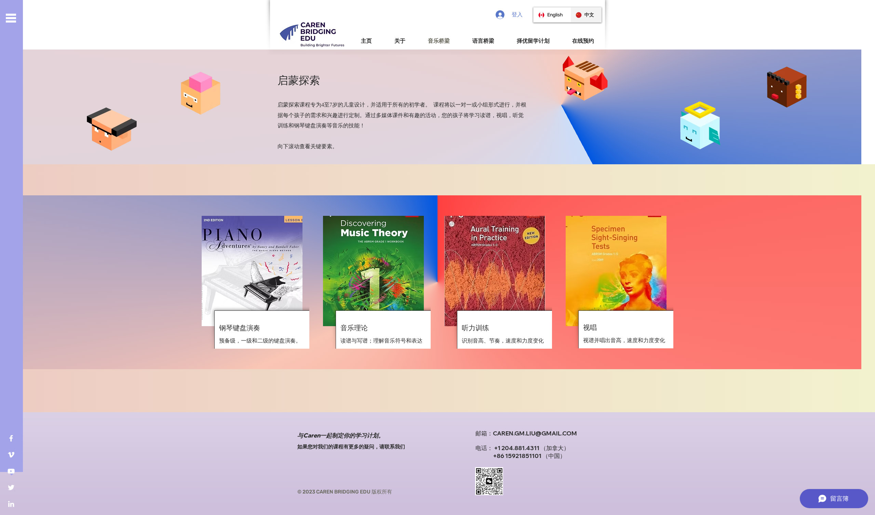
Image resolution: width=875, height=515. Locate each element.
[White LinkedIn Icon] (11, 504)
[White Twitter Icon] (11, 487)
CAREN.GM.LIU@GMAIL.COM (535, 433)
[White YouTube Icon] (11, 471)
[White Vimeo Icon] (11, 454)
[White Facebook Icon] (11, 438)
